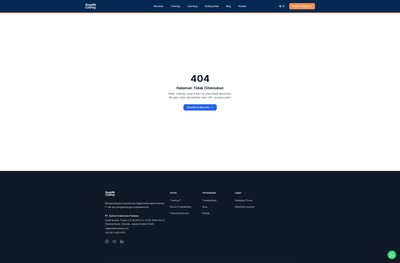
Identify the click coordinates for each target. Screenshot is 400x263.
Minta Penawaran (302, 6)
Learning (192, 6)
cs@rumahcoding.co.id (116, 228)
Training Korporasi (179, 213)
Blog (228, 6)
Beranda (158, 6)
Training (175, 6)
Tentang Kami (209, 200)
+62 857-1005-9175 (115, 232)
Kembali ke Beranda (198, 107)
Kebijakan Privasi (243, 200)
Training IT (175, 200)
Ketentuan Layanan (245, 206)
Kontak (242, 6)
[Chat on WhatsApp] (392, 255)
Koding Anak (212, 6)
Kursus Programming (180, 206)
